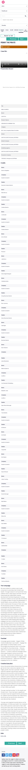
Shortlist (21, 30)
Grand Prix (2, 30)
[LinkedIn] (10, 755)
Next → (23, 39)
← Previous (12, 39)
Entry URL (3, 736)
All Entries (25, 30)
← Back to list (7, 36)
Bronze (16, 30)
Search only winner (8, 20)
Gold (7, 30)
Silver (11, 30)
